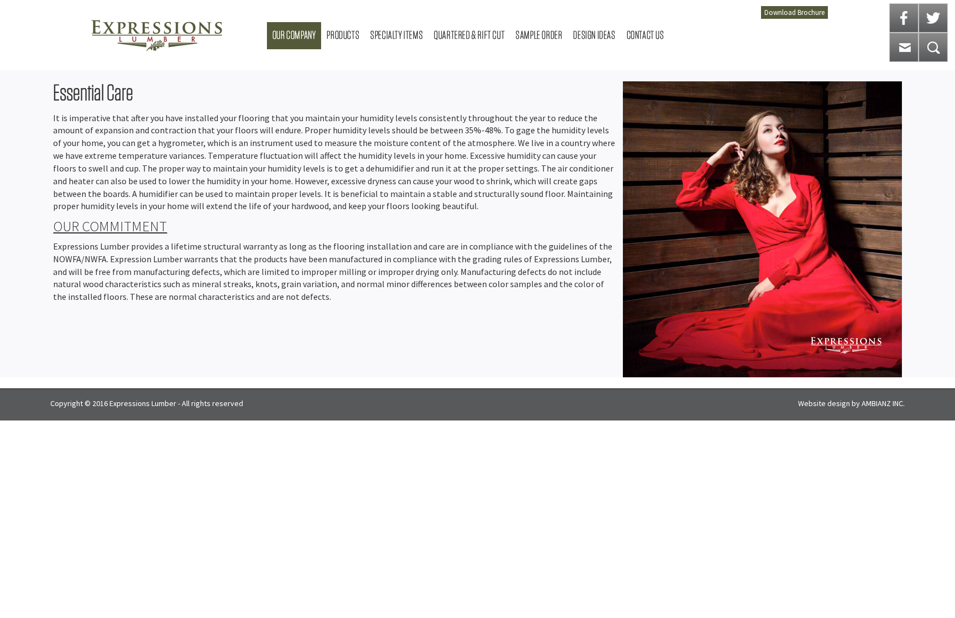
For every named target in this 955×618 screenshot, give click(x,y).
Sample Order (539, 35)
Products (343, 35)
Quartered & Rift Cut (469, 35)
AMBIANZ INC (882, 403)
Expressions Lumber (142, 403)
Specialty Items (396, 35)
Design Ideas (594, 35)
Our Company (294, 35)
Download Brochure (794, 12)
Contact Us (645, 35)
